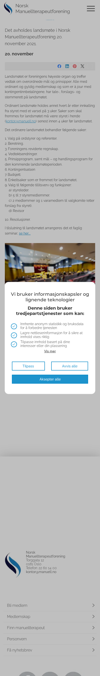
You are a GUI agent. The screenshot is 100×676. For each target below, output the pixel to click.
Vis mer (50, 351)
